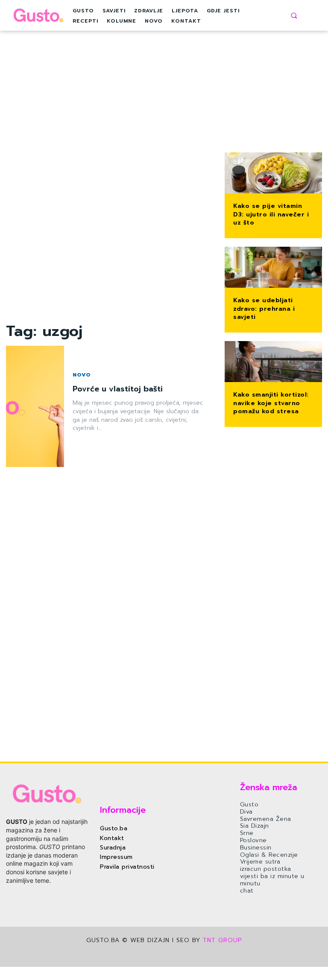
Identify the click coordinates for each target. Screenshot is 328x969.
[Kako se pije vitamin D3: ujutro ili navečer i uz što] (273, 173)
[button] (294, 15)
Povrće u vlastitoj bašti (118, 389)
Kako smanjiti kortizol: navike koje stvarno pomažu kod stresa (271, 403)
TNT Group (222, 940)
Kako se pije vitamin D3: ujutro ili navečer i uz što (271, 214)
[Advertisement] (109, 193)
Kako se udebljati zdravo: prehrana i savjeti (264, 308)
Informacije (123, 810)
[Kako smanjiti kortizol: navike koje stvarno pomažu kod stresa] (273, 362)
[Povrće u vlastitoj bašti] (35, 406)
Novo (82, 374)
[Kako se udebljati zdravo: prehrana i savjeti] (273, 268)
